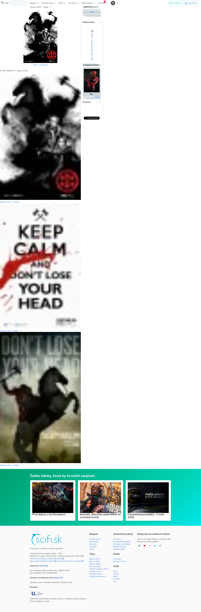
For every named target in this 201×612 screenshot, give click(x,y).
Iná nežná (117, 559)
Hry (114, 581)
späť (91, 12)
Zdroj (35, 65)
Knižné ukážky (95, 564)
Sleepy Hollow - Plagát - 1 (10, 202)
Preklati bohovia (119, 546)
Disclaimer (43, 65)
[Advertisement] (91, 151)
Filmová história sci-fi (97, 576)
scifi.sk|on (117, 539)
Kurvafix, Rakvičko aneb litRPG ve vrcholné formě (100, 516)
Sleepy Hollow (92, 48)
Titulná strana (94, 539)
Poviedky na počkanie (122, 544)
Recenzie (93, 544)
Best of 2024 (94, 561)
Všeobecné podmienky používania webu (46, 558)
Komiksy (116, 579)
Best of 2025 (94, 559)
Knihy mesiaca (95, 566)
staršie (97, 97)
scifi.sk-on (72, 3)
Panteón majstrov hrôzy (98, 569)
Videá (91, 549)
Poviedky (93, 546)
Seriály (116, 574)
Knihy (115, 576)
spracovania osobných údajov (42, 561)
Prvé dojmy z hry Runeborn (48, 514)
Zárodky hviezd (119, 561)
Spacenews (93, 541)
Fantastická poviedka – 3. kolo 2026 (146, 516)
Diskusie (101, 2)
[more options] (100, 22)
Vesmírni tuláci (119, 549)
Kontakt (42, 566)
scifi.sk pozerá (95, 571)
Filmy (115, 571)
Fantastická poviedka (121, 541)
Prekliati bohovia (96, 574)
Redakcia (57, 578)
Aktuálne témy (47, 3)
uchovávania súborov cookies (70, 561)
